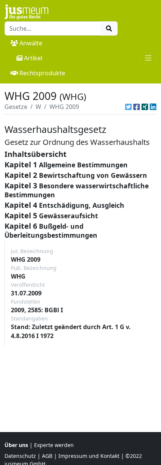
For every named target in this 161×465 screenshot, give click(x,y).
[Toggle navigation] (148, 58)
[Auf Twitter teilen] (128, 106)
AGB (47, 455)
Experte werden (54, 445)
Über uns (16, 445)
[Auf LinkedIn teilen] (153, 106)
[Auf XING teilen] (145, 106)
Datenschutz (20, 455)
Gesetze (15, 107)
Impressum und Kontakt (88, 455)
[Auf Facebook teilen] (136, 106)
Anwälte (30, 43)
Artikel (33, 58)
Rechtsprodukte (42, 73)
